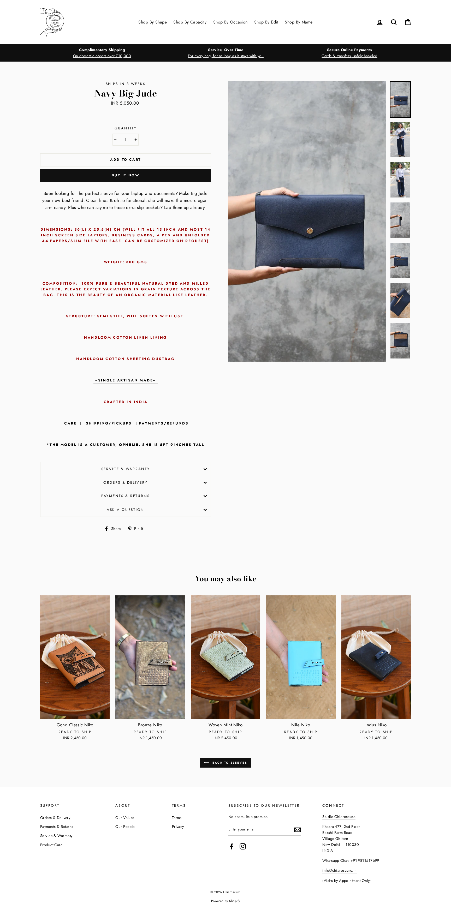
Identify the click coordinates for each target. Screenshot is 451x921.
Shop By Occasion (230, 22)
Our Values (124, 817)
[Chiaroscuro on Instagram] (243, 846)
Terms (177, 817)
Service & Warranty (125, 468)
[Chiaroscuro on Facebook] (231, 846)
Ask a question (125, 509)
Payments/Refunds (164, 423)
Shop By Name (298, 22)
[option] (102, 53)
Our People (124, 826)
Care (70, 423)
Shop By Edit (266, 22)
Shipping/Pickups (109, 423)
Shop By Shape (152, 22)
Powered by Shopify (225, 901)
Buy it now (126, 175)
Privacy (178, 826)
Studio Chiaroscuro (338, 816)
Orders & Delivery (125, 482)
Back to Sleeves (229, 762)
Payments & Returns (125, 495)
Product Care (51, 844)
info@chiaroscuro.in (339, 870)
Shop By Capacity (189, 22)
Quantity (126, 128)
